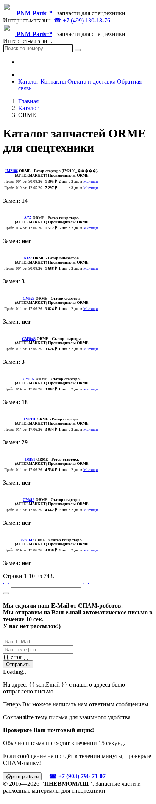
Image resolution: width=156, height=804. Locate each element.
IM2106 (11, 171)
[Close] (6, 593)
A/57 (27, 218)
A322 (27, 258)
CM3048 (29, 338)
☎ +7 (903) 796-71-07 (77, 776)
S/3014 (26, 540)
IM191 (30, 459)
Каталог (28, 81)
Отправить (18, 664)
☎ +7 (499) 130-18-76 (82, 20)
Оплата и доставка (91, 81)
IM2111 (30, 419)
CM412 (28, 500)
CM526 (28, 298)
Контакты (53, 81)
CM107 (28, 379)
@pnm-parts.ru (22, 776)
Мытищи (90, 181)
